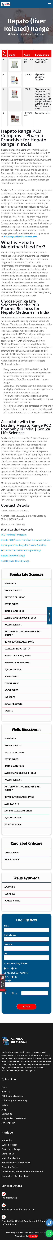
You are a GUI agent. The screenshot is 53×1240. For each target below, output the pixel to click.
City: (5, 953)
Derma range (11, 676)
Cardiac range (12, 852)
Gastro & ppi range (15, 597)
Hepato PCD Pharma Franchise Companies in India (25, 540)
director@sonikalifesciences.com (18, 1209)
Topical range (12, 683)
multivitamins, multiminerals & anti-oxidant (22, 1171)
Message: (7, 980)
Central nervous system (17, 649)
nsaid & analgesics (11, 1158)
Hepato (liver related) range (19, 642)
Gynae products (13, 590)
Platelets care (12, 901)
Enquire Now (49, 615)
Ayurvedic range (13, 824)
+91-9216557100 (9, 1198)
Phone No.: (8, 944)
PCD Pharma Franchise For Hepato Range (21, 550)
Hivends (33, 1236)
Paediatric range (13, 625)
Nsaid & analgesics (14, 611)
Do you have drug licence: (16, 963)
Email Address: (10, 935)
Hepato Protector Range (13, 555)
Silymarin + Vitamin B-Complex (40, 77)
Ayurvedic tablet (42, 113)
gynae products (9, 1145)
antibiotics (7, 1140)
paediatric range (10, 1167)
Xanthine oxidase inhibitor (18, 811)
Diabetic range (12, 859)
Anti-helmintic (12, 804)
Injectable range (13, 669)
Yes (8, 968)
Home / (14, 34)
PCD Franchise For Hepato (13, 534)
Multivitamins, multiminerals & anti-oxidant (23, 633)
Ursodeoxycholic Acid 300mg (43, 60)
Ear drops (10, 697)
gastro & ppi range (11, 1149)
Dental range (11, 690)
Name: (6, 926)
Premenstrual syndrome (17, 662)
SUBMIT (26, 1006)
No (16, 968)
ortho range (8, 1154)
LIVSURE (28, 74)
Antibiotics (10, 583)
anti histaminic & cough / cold (16, 1162)
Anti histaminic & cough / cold (20, 618)
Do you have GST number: (16, 973)
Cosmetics (10, 894)
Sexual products (13, 704)
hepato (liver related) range (16, 1176)
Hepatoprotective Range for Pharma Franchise (23, 545)
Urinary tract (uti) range (18, 655)
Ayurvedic (10, 887)
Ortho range (11, 604)
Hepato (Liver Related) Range (15, 560)
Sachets (9, 711)
